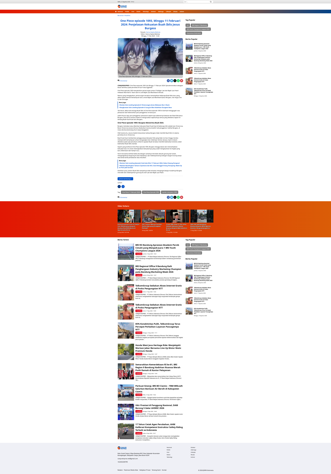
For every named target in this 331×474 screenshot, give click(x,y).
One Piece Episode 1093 (151, 192)
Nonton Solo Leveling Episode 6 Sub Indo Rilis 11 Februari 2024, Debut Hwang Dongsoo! (150, 163)
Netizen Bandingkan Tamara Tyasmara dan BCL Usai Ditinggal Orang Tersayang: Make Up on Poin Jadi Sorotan (150, 166)
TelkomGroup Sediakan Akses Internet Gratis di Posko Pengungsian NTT (202, 69)
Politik (127, 11)
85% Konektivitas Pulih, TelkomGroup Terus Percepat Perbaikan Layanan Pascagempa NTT (203, 91)
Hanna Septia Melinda (153, 32)
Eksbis (138, 11)
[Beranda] (116, 11)
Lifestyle (168, 11)
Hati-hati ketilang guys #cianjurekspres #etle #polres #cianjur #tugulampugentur (200, 226)
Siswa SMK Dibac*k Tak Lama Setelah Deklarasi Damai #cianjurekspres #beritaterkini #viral (176, 227)
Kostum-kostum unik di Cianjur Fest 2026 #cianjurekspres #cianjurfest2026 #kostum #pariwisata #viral (128, 227)
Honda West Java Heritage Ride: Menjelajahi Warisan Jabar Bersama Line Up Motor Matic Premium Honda (158, 348)
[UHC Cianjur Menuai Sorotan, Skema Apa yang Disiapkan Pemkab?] (153, 216)
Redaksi (120, 470)
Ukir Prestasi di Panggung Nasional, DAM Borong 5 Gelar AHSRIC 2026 (156, 406)
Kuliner (182, 11)
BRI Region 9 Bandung (199, 25)
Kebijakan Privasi (145, 470)
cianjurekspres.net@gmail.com (128, 459)
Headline (127, 15)
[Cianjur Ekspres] (122, 6)
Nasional (120, 11)
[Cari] (210, 1)
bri (188, 25)
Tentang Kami (156, 470)
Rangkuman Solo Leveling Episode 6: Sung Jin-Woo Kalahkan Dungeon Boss (146, 107)
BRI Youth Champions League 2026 (198, 29)
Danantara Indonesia (194, 33)
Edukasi (153, 11)
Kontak (164, 470)
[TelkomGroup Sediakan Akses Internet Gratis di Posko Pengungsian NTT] (189, 70)
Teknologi (146, 11)
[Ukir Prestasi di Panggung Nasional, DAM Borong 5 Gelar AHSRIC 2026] (126, 412)
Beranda (120, 15)
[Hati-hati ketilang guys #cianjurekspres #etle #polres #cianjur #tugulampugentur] (202, 216)
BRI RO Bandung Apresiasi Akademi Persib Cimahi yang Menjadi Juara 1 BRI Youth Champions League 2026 (202, 46)
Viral (132, 11)
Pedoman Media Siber (131, 470)
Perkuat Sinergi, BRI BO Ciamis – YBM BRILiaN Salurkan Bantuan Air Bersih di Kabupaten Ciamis (159, 388)
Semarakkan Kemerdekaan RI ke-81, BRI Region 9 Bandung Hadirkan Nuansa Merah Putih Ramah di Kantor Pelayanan (157, 367)
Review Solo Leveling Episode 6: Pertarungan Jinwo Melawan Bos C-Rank (145, 105)
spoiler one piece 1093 (169, 192)
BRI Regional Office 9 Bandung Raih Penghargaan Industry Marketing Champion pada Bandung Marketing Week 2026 (203, 58)
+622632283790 (123, 462)
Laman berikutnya (125, 179)
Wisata (175, 11)
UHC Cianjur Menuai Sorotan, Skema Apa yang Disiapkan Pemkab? (152, 226)
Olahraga (161, 11)
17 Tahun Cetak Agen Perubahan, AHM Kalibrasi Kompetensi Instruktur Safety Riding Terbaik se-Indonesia (159, 427)
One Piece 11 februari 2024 (131, 192)
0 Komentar (123, 81)
